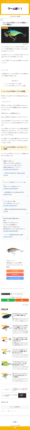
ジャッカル (14, 293)
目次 (13, 80)
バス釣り (20, 293)
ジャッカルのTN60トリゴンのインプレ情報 (15, 85)
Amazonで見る (15, 271)
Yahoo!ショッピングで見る (15, 278)
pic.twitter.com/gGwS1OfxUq (10, 188)
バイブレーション (6, 293)
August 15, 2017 (7, 194)
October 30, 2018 (7, 236)
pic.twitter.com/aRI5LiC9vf (10, 205)
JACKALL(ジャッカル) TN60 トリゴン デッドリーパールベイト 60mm (14, 265)
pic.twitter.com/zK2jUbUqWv (10, 231)
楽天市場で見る (15, 274)
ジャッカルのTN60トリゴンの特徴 (13, 83)
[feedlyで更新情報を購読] (8, 300)
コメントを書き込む (15, 406)
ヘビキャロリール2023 (15, 425)
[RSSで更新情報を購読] (22, 300)
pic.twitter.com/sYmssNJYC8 (10, 169)
